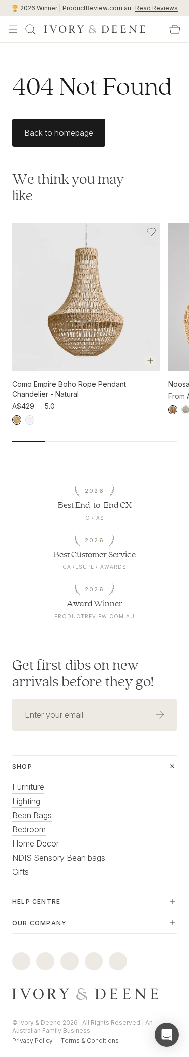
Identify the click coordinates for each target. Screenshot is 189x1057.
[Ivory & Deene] (94, 994)
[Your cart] (175, 29)
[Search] (30, 29)
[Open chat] (167, 1035)
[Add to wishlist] (151, 232)
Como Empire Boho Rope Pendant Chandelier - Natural (69, 389)
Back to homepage (58, 133)
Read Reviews (156, 8)
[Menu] (13, 29)
